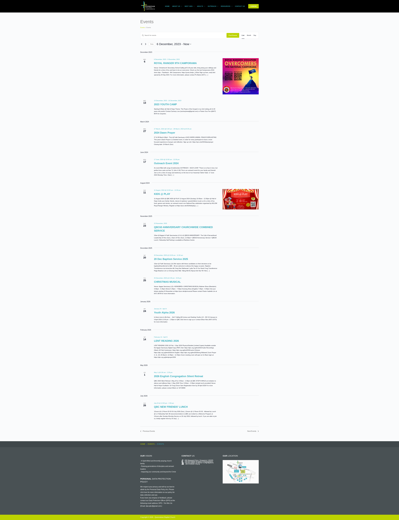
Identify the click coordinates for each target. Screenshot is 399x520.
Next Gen (188, 6)
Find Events (233, 35)
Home (167, 6)
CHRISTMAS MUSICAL (167, 281)
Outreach (212, 6)
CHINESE (253, 6)
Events (142, 27)
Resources (225, 6)
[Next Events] (145, 44)
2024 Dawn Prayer (164, 132)
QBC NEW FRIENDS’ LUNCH (171, 406)
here (145, 492)
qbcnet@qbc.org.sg (192, 464)
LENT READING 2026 (166, 340)
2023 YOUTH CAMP (165, 104)
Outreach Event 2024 (166, 163)
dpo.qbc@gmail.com (153, 506)
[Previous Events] (141, 44)
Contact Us (240, 6)
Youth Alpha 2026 (164, 312)
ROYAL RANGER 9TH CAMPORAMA (175, 63)
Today (151, 44)
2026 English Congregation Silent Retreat (178, 376)
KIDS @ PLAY (162, 194)
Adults (200, 6)
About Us (176, 6)
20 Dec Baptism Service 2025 (171, 259)
